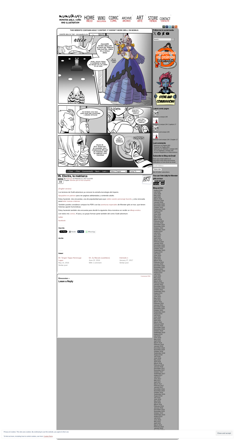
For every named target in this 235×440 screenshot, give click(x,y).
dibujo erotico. (135, 210)
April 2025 (157, 218)
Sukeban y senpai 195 (160, 117)
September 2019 (159, 332)
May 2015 (157, 422)
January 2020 (158, 326)
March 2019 (158, 343)
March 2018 (158, 363)
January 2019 (158, 346)
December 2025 (159, 204)
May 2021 (157, 298)
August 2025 (158, 211)
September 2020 (159, 312)
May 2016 (157, 401)
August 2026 (158, 190)
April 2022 (157, 279)
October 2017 (158, 372)
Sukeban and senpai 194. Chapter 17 (165, 139)
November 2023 (159, 247)
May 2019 (157, 339)
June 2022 (157, 276)
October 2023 (158, 248)
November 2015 (159, 411)
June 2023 (157, 255)
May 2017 (157, 380)
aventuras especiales (109, 205)
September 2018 (159, 353)
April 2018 (157, 362)
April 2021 (157, 300)
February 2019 (159, 344)
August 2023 (158, 252)
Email (173, 26)
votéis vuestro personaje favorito (119, 199)
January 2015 (158, 428)
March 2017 (158, 384)
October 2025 (158, 207)
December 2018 (159, 348)
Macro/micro (173, 152)
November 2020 (159, 308)
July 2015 (157, 418)
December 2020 (159, 307)
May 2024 (157, 236)
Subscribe (157, 169)
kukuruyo (69, 178)
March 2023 (158, 260)
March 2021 (158, 302)
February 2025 (159, 221)
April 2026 (157, 197)
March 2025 (158, 219)
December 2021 (159, 286)
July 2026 (157, 192)
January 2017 (158, 387)
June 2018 (157, 358)
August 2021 (158, 293)
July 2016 (157, 398)
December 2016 (159, 389)
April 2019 (157, 341)
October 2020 (158, 310)
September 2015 (159, 415)
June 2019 (157, 338)
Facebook (166, 26)
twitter (60, 217)
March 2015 (158, 425)
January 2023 (158, 264)
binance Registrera (160, 152)
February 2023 (159, 262)
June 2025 (157, 214)
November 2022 (159, 267)
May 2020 (157, 319)
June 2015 (157, 420)
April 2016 (157, 403)
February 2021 (159, 303)
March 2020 (158, 322)
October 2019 (158, 331)
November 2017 (159, 370)
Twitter (169, 26)
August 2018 (158, 355)
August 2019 (158, 334)
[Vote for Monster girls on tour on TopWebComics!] (159, 184)
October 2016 (158, 392)
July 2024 (157, 233)
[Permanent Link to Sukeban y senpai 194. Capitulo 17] (155, 123)
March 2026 (158, 199)
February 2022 (159, 283)
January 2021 (158, 305)
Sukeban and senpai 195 (161, 132)
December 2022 (159, 266)
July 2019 (157, 336)
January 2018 (158, 367)
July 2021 (157, 295)
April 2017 (157, 382)
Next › (97, 171)
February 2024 (159, 242)
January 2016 (158, 408)
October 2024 (158, 228)
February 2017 (159, 386)
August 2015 (158, 416)
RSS (176, 26)
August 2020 (158, 314)
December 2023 (159, 245)
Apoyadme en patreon (67, 196)
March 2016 (158, 404)
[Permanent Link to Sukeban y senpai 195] (155, 115)
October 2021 (158, 290)
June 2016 (157, 399)
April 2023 (157, 259)
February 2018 (159, 365)
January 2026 (158, 202)
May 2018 (157, 360)
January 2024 (158, 243)
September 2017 (159, 374)
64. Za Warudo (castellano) (99, 258)
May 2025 (157, 216)
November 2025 (159, 206)
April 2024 (157, 238)
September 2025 (159, 209)
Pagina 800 (166, 145)
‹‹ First (70, 171)
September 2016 (159, 394)
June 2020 (157, 317)
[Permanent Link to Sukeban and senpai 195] (155, 130)
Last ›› (104, 171)
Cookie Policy (48, 436)
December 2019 (159, 327)
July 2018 (157, 356)
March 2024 (158, 240)
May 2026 (157, 195)
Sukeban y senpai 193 (170, 149)
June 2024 (157, 235)
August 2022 (158, 272)
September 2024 (159, 230)
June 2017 (157, 379)
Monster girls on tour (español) (80, 180)
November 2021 (159, 288)
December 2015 (159, 410)
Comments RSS (145, 276)
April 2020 (157, 320)
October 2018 (158, 351)
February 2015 (159, 427)
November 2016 (159, 391)
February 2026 (159, 201)
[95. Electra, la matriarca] (104, 167)
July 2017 (157, 377)
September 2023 (159, 250)
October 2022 (158, 269)
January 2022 (158, 284)
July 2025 (157, 213)
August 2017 (158, 375)
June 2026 (157, 194)
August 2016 (158, 396)
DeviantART (163, 26)
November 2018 (159, 350)
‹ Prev (77, 171)
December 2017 (159, 368)
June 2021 (157, 296)
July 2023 (157, 254)
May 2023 (157, 257)
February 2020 (159, 324)
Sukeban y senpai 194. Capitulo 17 (164, 124)
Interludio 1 (123, 258)
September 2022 (159, 271)
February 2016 (159, 406)
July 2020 (157, 315)
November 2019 (159, 329)
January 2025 (158, 223)
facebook (61, 220)
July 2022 (157, 274)
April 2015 (157, 423)
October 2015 (158, 413)
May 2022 (157, 278)
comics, (73, 214)
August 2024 (158, 231)
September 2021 (159, 291)
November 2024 (159, 226)
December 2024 (159, 225)
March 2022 (158, 281)
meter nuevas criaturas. (71, 201)
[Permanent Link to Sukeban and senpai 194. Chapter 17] (155, 138)
